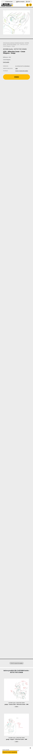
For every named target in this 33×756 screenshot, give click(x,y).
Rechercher (9, 1)
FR (26, 1)
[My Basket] (27, 5)
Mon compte (20, 1)
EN (29, 1)
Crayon (17, 70)
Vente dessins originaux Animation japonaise (13, 43)
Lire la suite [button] (6, 62)
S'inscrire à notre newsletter (9, 752)
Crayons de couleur (23, 70)
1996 (16, 68)
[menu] (30, 4)
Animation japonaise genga (16, 663)
